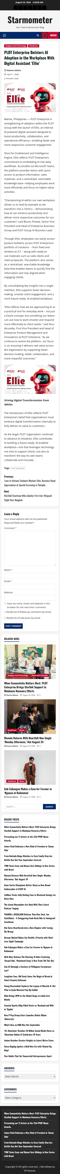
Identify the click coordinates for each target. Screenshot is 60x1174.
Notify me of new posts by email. (24, 617)
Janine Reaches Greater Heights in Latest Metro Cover (29, 1040)
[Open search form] (38, 35)
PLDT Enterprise (18, 468)
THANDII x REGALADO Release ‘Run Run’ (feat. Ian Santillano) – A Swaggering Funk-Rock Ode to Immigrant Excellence (29, 918)
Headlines (33, 46)
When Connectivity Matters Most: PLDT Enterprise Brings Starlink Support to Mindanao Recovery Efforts (26, 687)
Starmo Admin (14, 70)
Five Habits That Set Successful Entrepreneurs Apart (28, 1056)
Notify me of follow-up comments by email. (29, 611)
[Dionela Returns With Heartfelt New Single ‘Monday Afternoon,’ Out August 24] (30, 716)
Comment (10, 528)
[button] (4, 35)
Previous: (29, 481)
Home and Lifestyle (40, 675)
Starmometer (30, 19)
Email (8, 581)
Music (22, 730)
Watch (53, 35)
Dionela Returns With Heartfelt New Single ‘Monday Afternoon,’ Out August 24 (27, 740)
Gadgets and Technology (16, 46)
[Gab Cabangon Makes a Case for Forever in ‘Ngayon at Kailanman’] (30, 767)
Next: (28, 495)
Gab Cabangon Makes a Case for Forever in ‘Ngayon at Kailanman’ (28, 791)
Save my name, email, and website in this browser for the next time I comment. (28, 605)
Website (8, 592)
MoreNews (46, 1166)
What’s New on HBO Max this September (22, 1025)
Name (8, 569)
